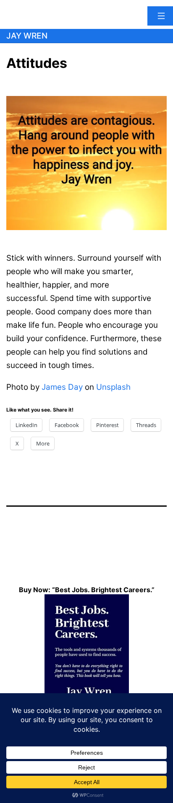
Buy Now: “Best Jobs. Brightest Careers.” (87, 589)
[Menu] (160, 16)
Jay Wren (26, 36)
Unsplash (113, 387)
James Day (62, 387)
